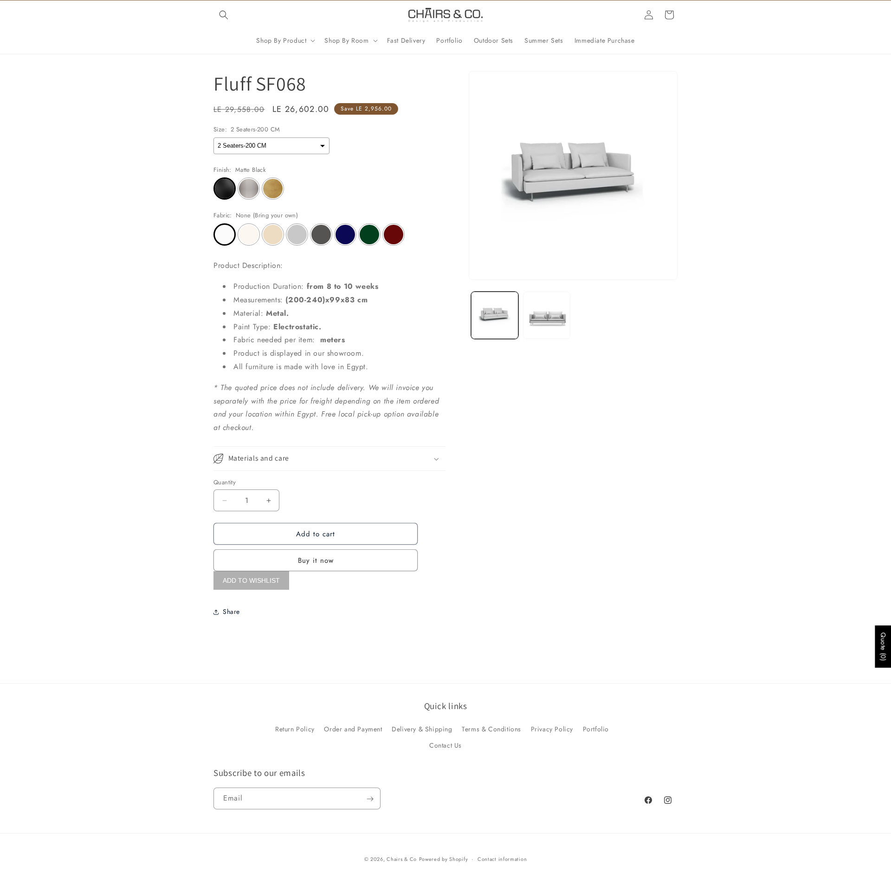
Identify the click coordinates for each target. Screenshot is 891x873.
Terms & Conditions (491, 728)
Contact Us (445, 744)
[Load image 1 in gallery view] (494, 315)
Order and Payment (353, 728)
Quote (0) (883, 646)
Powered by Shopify (443, 859)
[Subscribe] (370, 799)
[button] (223, 15)
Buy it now (316, 561)
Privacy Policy (552, 728)
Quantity (224, 482)
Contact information (502, 858)
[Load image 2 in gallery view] (546, 315)
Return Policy (295, 728)
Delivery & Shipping (422, 728)
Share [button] (231, 611)
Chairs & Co (402, 859)
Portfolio (596, 728)
